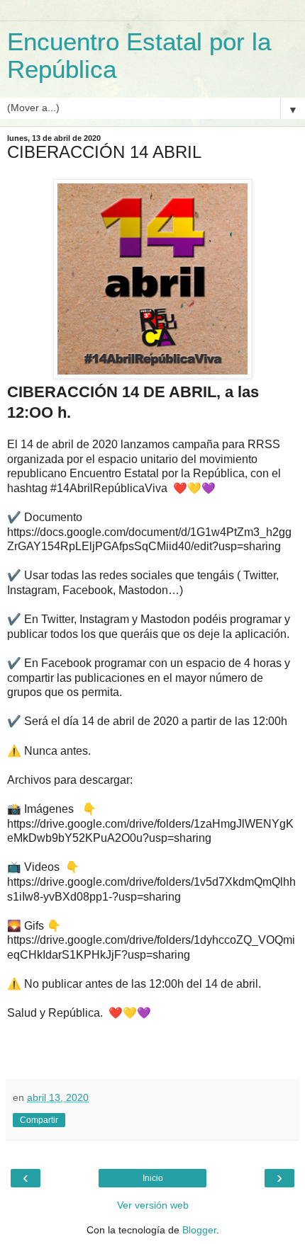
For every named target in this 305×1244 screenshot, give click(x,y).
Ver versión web (153, 1205)
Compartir (39, 1120)
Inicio (153, 1178)
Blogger (199, 1230)
